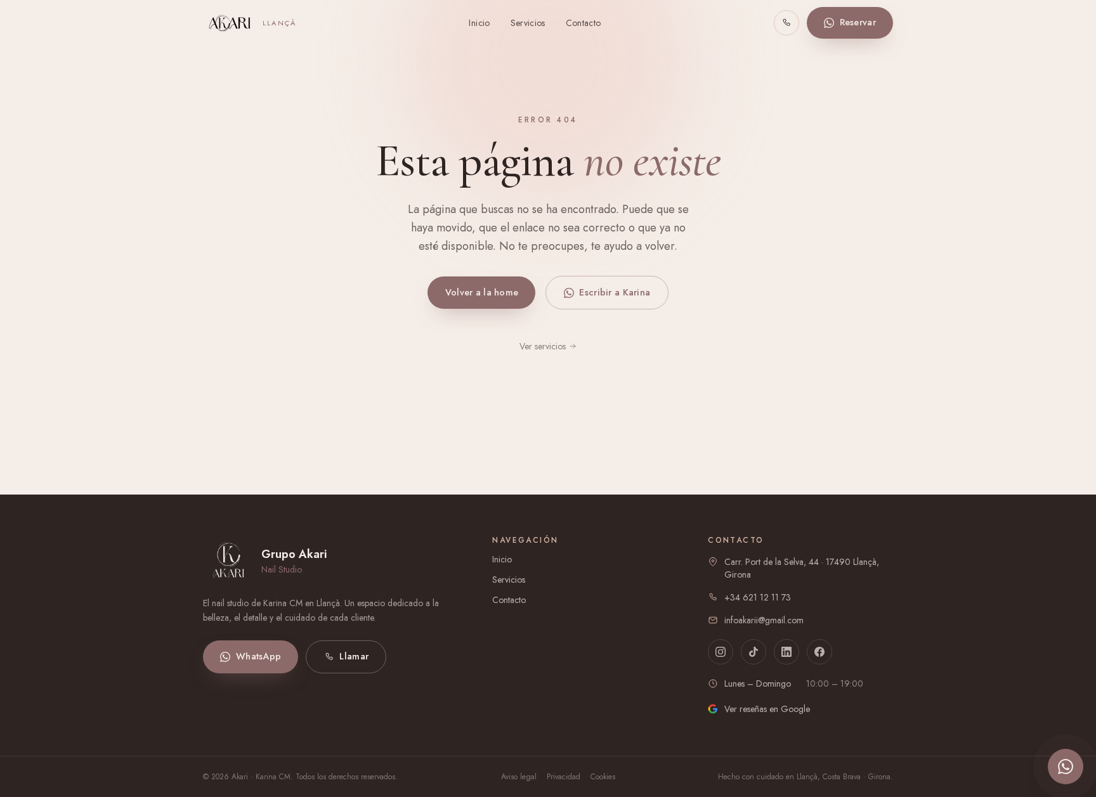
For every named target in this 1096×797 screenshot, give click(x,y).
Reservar (858, 22)
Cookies (602, 777)
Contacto (583, 22)
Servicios (528, 22)
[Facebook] (819, 651)
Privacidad (563, 777)
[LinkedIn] (786, 651)
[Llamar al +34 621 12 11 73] (786, 23)
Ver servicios (542, 346)
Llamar (354, 656)
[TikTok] (753, 651)
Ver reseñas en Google (767, 709)
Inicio (479, 22)
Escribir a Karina (614, 292)
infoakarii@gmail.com (764, 620)
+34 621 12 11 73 (757, 597)
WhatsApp (258, 656)
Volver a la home (482, 292)
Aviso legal (519, 777)
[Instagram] (720, 651)
